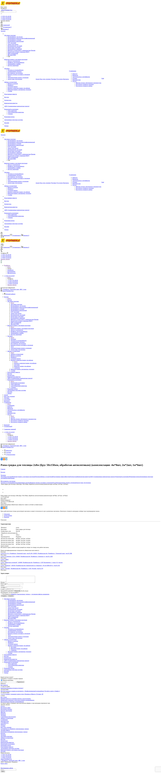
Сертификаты (5, 722)
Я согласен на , (26, 594)
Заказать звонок (5, 259)
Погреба (8, 478)
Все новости (4, 685)
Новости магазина (7, 680)
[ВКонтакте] (2, 459)
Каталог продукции (6, 710)
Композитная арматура (83, 476)
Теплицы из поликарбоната (8, 482)
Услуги (13, 417)
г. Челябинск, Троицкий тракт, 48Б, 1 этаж (14, 289)
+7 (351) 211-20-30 (6, 16)
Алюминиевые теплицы (23, 482)
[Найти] (1, 13)
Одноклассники (10, 454)
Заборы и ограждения (17, 354)
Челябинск (10, 270)
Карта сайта (4, 763)
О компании (10, 405)
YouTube (8, 452)
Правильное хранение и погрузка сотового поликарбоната (17, 700)
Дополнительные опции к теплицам (66, 482)
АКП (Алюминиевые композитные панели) (102, 476)
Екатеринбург (11, 271)
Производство (5, 721)
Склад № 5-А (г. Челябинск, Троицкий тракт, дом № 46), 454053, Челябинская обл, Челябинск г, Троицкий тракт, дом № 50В (36, 553)
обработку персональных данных (20, 594)
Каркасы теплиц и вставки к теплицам (41, 482)
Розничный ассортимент (18, 383)
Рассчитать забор (5, 707)
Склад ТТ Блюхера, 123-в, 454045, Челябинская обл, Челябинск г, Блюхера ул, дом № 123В (27, 556)
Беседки (67, 476)
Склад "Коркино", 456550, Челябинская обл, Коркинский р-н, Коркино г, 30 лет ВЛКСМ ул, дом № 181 (30, 565)
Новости (3, 724)
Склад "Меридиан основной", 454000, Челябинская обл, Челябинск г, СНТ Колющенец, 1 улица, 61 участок (32, 562)
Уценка (12, 478)
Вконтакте (9, 450)
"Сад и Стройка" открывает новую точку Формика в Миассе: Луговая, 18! (22, 694)
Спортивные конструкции (8, 716)
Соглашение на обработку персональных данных (15, 729)
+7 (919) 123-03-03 (6, 19)
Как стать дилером (6, 727)
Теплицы (13, 339)
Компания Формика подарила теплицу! (12, 688)
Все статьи (4, 697)
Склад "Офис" (5, 559)
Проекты (3, 713)
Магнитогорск (11, 273)
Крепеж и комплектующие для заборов (25, 363)
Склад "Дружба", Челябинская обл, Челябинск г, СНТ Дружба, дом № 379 (22, 568)
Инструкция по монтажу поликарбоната (12, 701)
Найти (2, 771)
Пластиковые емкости (59, 476)
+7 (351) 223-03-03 (6, 18)
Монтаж (3, 712)
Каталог (9, 300)
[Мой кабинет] (1, 23)
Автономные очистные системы (10, 748)
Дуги (54, 482)
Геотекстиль (73, 476)
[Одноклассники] (4, 459)
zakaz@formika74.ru (6, 10)
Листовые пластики (16, 304)
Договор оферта (5, 730)
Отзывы (3, 725)
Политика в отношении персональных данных (14, 732)
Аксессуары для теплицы (83, 482)
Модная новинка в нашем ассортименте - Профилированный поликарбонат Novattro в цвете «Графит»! (30, 691)
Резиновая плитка (134, 476)
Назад (9, 267)
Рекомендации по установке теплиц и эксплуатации (16, 698)
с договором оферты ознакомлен (40, 594)
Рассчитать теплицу (6, 709)
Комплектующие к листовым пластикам (22, 328)
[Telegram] (6, 459)
